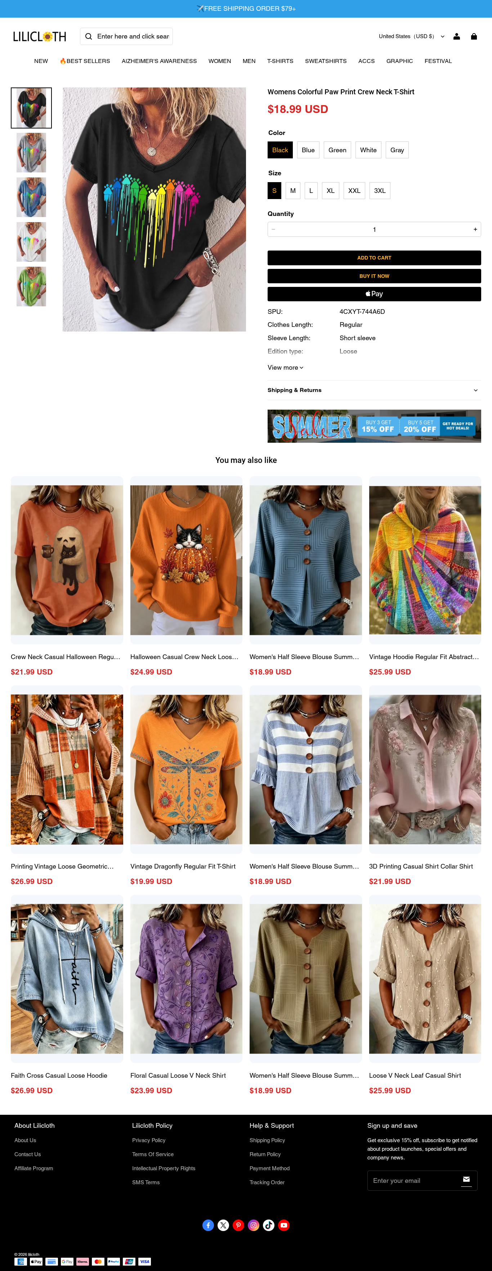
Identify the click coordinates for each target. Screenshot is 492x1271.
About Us (25, 1140)
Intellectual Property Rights (164, 1168)
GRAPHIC (399, 61)
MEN (249, 61)
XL (331, 190)
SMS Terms (146, 1182)
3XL (380, 190)
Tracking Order (267, 1182)
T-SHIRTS (280, 61)
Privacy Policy (149, 1140)
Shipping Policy (267, 1140)
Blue (308, 150)
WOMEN (220, 61)
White (368, 150)
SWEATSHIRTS (326, 61)
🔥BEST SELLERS (84, 61)
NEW (41, 61)
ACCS (366, 61)
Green (337, 150)
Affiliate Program (33, 1168)
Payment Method (270, 1168)
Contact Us (27, 1154)
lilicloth (33, 1254)
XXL (354, 190)
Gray (397, 150)
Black (280, 150)
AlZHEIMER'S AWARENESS (159, 61)
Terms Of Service (153, 1154)
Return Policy (265, 1154)
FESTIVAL (438, 61)
